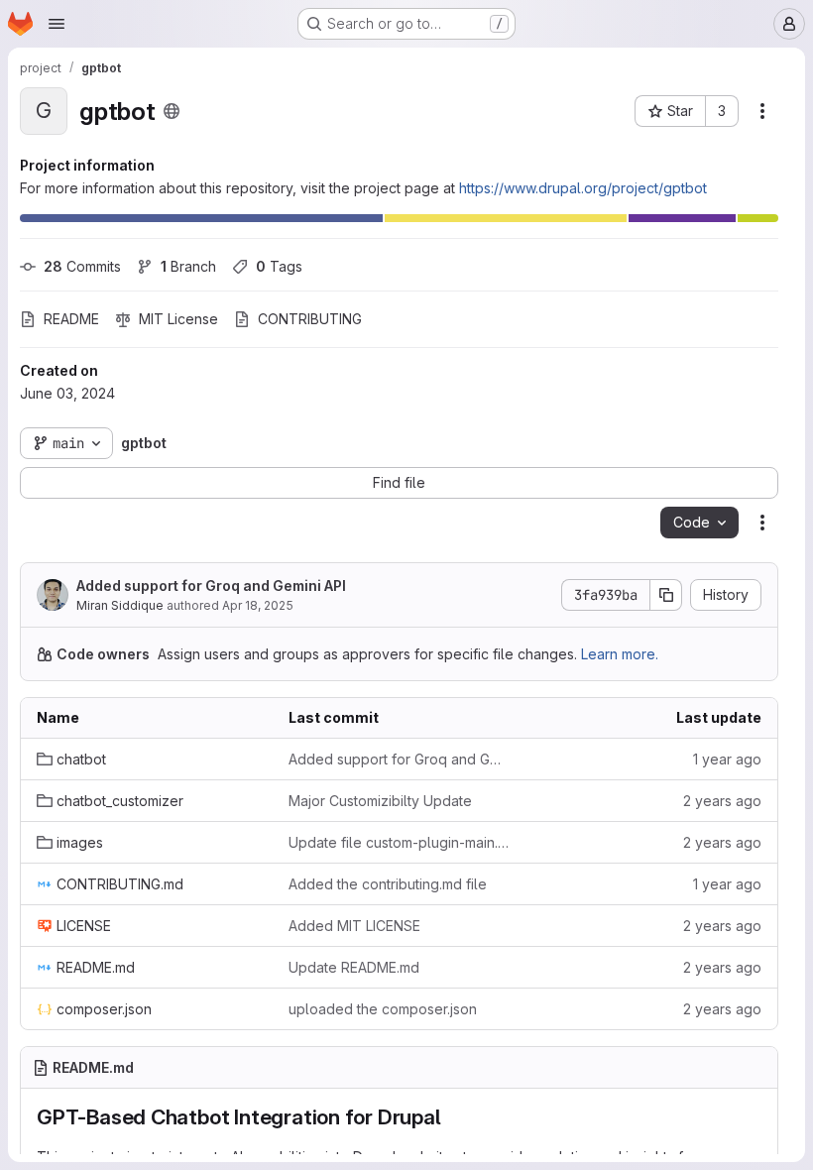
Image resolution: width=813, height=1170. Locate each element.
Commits (82, 266)
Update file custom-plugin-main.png (399, 842)
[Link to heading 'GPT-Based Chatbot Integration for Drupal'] (452, 1117)
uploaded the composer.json (383, 1008)
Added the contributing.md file (388, 884)
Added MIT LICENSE (354, 925)
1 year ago (727, 759)
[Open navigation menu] (56, 24)
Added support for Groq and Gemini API (211, 585)
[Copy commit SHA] (666, 595)
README (71, 318)
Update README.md (354, 967)
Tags (279, 266)
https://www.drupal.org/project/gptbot (583, 187)
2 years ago (722, 800)
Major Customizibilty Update (380, 800)
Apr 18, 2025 (257, 605)
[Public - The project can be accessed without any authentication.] (171, 111)
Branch (188, 266)
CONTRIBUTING (310, 318)
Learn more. (619, 653)
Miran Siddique (120, 605)
